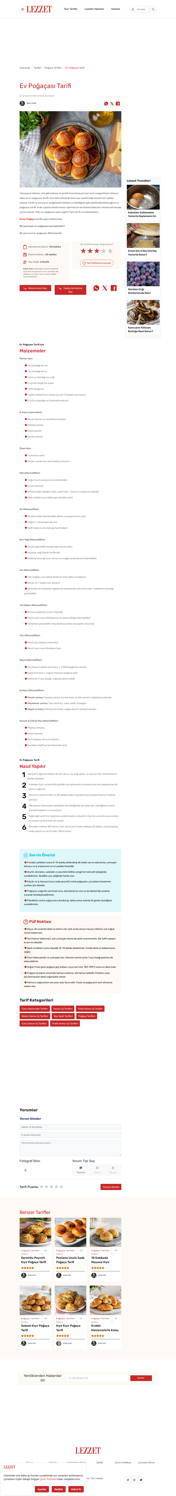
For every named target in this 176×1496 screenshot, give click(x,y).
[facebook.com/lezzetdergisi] (128, 1480)
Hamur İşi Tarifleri (62, 1008)
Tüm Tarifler (71, 8)
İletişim (53, 1462)
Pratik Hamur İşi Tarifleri (65, 1023)
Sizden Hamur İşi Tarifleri (34, 1016)
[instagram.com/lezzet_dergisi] (134, 1480)
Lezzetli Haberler (94, 8)
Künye (29, 1462)
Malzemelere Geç (37, 288)
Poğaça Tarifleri (53, 67)
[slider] (97, 251)
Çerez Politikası (123, 1462)
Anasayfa (25, 67)
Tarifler (37, 67)
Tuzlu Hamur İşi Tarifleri (34, 1023)
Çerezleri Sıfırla (146, 1462)
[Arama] (153, 9)
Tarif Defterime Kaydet (98, 263)
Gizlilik (99, 1462)
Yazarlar (115, 8)
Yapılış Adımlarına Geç (72, 290)
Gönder (141, 1378)
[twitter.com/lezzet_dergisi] (141, 1480)
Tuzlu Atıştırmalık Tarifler (34, 1008)
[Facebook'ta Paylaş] (118, 104)
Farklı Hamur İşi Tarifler (90, 1008)
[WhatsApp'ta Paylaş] (106, 104)
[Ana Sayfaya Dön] (88, 1450)
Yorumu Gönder (111, 1187)
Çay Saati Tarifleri (63, 1016)
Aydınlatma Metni (76, 1462)
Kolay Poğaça (27, 219)
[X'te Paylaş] (112, 104)
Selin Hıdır (31, 103)
